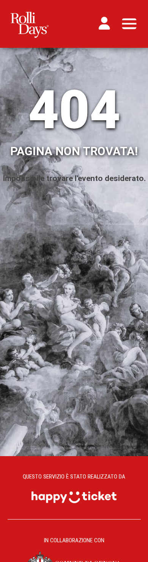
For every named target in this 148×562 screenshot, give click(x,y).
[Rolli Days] (30, 22)
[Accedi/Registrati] (106, 23)
